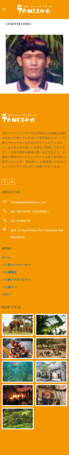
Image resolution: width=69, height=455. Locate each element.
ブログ (6, 294)
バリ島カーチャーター (16, 264)
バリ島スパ (9, 287)
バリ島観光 (9, 272)
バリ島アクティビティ (16, 279)
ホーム (6, 257)
